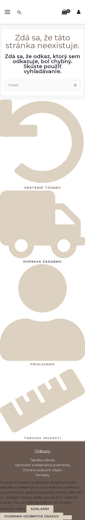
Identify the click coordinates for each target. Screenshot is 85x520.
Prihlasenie (43, 364)
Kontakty (42, 475)
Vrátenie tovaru (42, 188)
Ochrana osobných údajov (42, 470)
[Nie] (67, 517)
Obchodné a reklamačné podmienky (42, 465)
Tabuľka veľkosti (42, 438)
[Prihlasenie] (42, 359)
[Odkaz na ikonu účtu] (79, 12)
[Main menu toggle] (7, 12)
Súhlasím (40, 509)
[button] (19, 13)
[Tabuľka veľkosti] (42, 433)
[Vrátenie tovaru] (42, 182)
